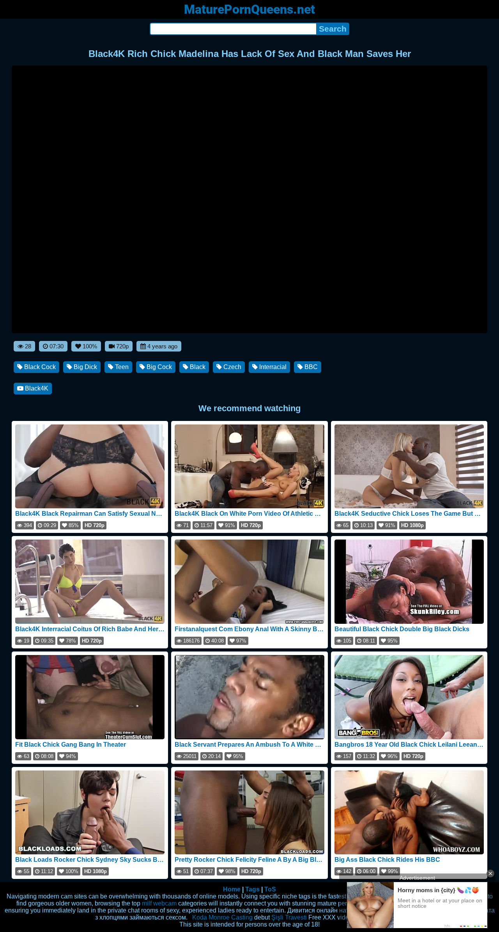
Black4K (35, 388)
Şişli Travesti (289, 917)
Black (196, 367)
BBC (310, 367)
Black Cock (39, 367)
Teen (121, 367)
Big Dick (84, 367)
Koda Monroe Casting (222, 917)
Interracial (272, 367)
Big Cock (158, 367)
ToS (270, 889)
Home (232, 889)
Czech (231, 367)
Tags (252, 889)
